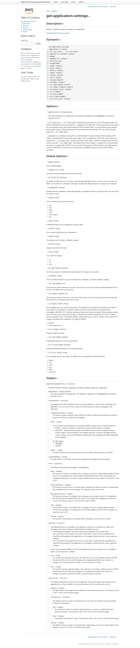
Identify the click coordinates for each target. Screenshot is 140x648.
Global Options (27, 29)
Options (25, 27)
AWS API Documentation (61, 33)
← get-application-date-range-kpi (97, 6)
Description (26, 23)
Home (56, 2)
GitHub (81, 2)
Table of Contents (30, 17)
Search (38, 43)
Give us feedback (26, 59)
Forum (73, 2)
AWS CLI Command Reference (35, 2)
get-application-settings (28, 21)
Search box (24, 40)
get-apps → (114, 6)
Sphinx (116, 644)
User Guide (64, 2)
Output (25, 31)
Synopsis (26, 25)
